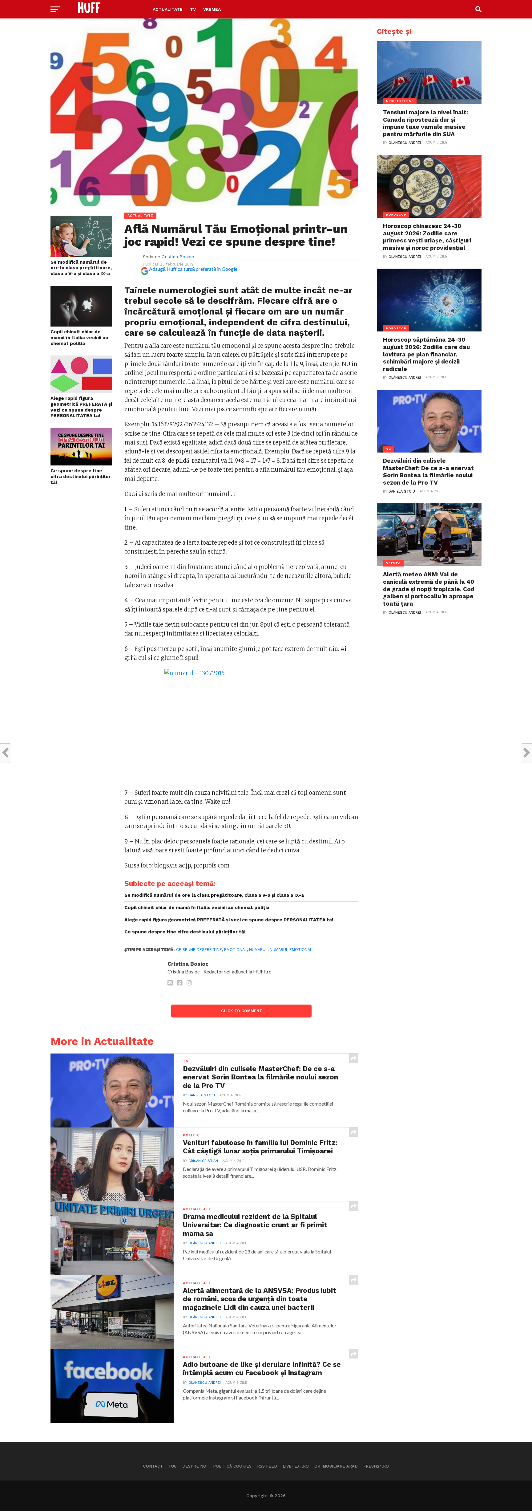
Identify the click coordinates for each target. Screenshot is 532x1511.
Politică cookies (232, 1466)
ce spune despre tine (199, 949)
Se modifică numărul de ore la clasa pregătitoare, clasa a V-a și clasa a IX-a (81, 267)
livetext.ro (296, 1466)
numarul (258, 949)
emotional (235, 949)
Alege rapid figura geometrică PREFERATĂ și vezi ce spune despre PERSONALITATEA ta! (81, 407)
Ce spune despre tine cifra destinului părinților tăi (80, 476)
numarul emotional (291, 949)
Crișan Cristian (203, 1161)
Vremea (212, 9)
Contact (153, 1466)
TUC (172, 1466)
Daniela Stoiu (201, 1095)
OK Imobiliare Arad (336, 1466)
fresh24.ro (376, 1466)
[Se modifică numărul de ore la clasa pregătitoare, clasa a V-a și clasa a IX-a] (81, 255)
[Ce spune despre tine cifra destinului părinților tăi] (81, 463)
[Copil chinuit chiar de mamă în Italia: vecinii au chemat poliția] (81, 324)
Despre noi (195, 1466)
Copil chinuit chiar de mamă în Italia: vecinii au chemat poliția (79, 337)
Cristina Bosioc (178, 256)
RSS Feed (267, 1466)
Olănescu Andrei (204, 1243)
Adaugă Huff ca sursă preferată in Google (193, 269)
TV (193, 9)
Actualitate (168, 9)
